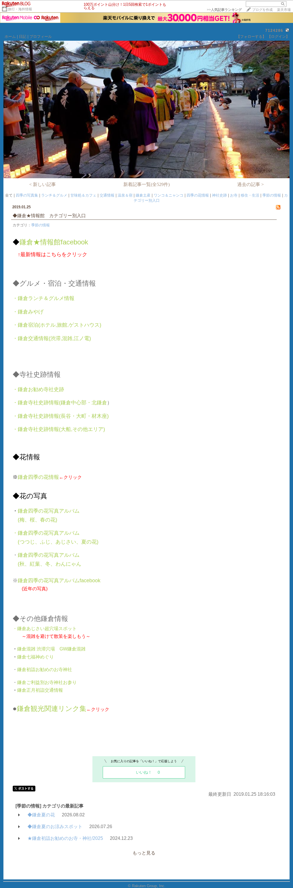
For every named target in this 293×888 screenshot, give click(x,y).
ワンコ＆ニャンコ (168, 195)
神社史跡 (219, 195)
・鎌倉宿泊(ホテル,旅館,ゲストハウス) (57, 325)
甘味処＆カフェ (83, 195)
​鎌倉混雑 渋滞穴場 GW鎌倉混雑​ (49, 648)
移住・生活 (250, 195)
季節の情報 (271, 195)
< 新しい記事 (42, 184)
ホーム (10, 36)
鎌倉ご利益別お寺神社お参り (47, 682)
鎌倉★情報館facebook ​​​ (50, 242)
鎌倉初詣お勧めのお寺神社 (44, 669)
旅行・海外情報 (20, 9)
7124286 (274, 30)
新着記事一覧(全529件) (146, 184)
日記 (22, 36)
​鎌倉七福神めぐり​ (33, 656)
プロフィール (40, 36)
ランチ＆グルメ (54, 195)
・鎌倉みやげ (28, 312)
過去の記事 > (250, 184)
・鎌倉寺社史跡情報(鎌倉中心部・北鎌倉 (60, 402)
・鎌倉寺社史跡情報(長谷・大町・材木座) (61, 416)
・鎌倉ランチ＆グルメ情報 (43, 298)
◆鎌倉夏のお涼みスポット (54, 826)
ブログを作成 (262, 10)
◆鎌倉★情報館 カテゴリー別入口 (49, 215)
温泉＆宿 (125, 195)
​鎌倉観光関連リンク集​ (51, 708)
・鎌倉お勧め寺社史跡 (38, 389)
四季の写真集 (27, 195)
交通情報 (107, 195)
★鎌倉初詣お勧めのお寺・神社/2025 (65, 838)
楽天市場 (284, 10)
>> (224, 10)
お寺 (233, 195)
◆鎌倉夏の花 (41, 814)
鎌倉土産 (143, 195)
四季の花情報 (198, 195)
